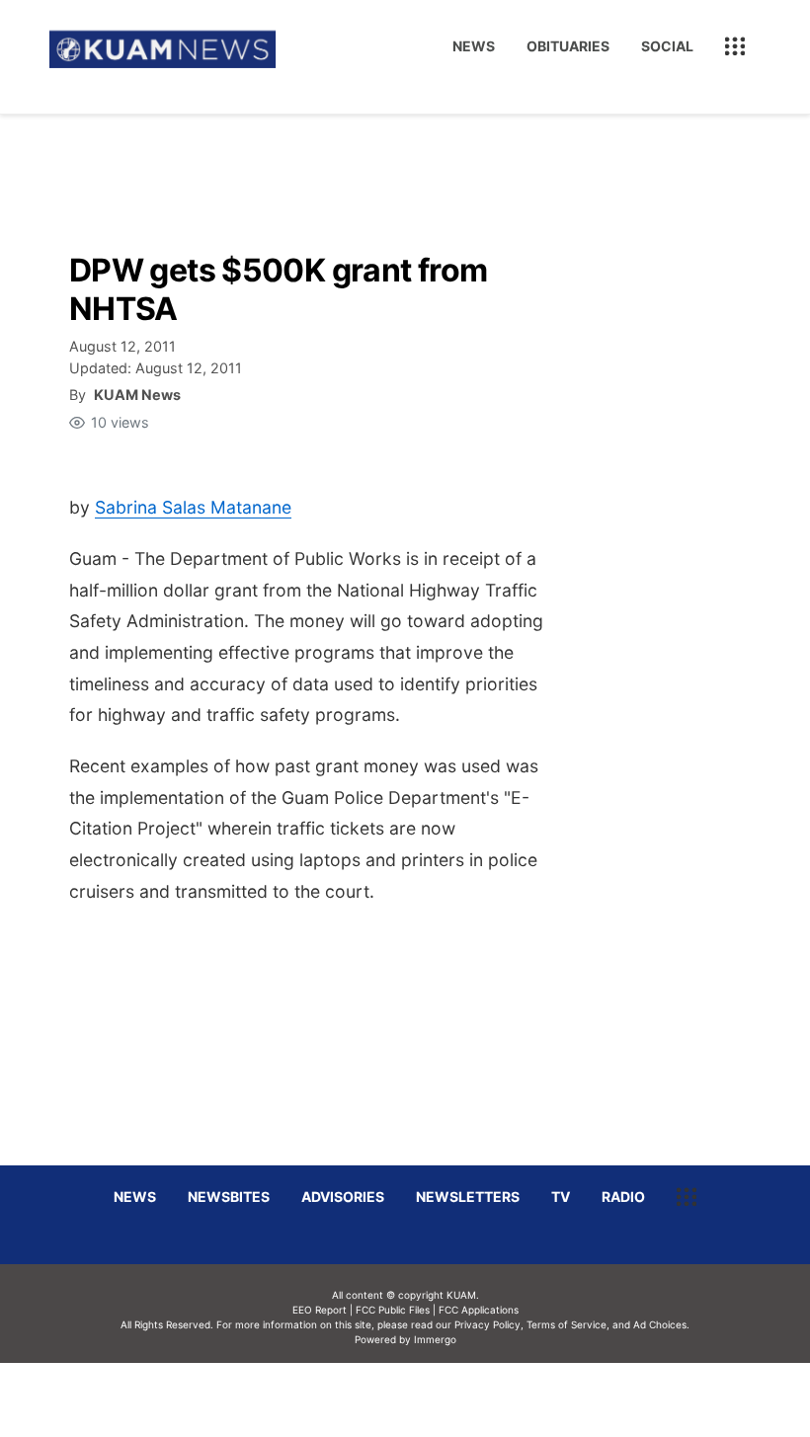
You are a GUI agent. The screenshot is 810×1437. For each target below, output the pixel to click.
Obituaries (567, 46)
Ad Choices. (661, 1324)
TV (560, 1196)
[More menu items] (735, 46)
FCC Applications (479, 1310)
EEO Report (319, 1310)
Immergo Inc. (434, 1399)
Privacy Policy (487, 1324)
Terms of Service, (567, 1324)
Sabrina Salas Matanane (193, 507)
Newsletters (468, 1196)
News (473, 46)
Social (667, 46)
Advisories (342, 1196)
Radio (623, 1196)
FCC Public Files (393, 1310)
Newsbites (229, 1196)
